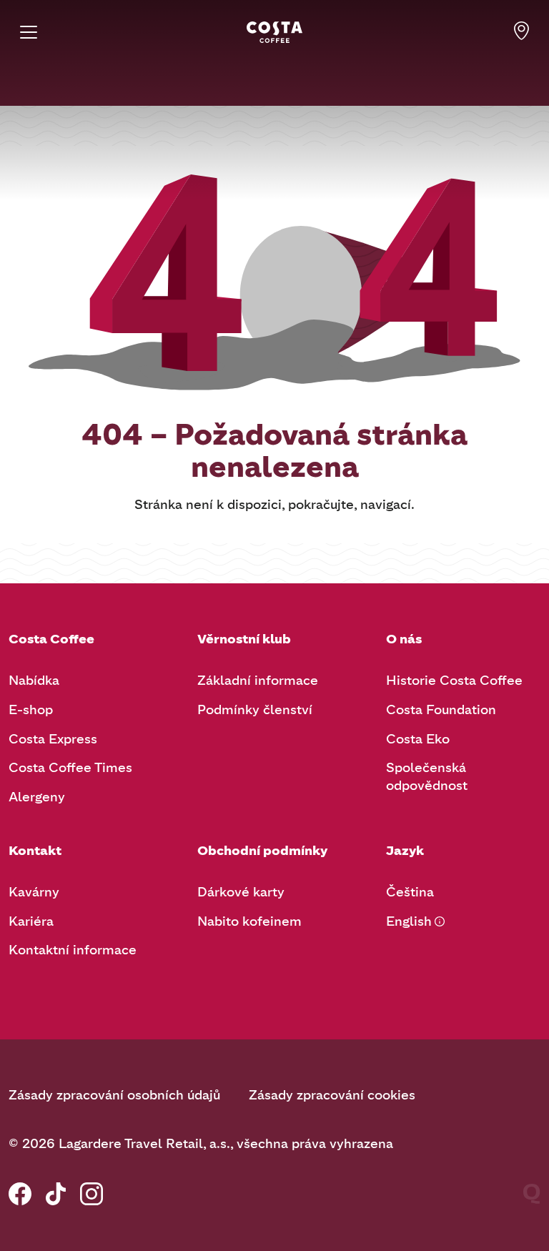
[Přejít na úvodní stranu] (274, 32)
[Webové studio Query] (531, 1194)
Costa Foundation (441, 710)
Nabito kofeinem (249, 921)
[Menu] (28, 32)
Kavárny (34, 892)
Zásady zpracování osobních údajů (114, 1095)
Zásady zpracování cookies (332, 1095)
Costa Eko (418, 739)
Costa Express (53, 739)
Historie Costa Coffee (454, 680)
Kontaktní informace (73, 950)
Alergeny (37, 797)
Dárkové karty (241, 892)
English (409, 921)
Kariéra (31, 921)
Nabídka (34, 680)
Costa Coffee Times (70, 768)
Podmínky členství (254, 710)
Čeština (410, 892)
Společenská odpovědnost (427, 776)
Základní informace (257, 680)
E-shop (31, 710)
